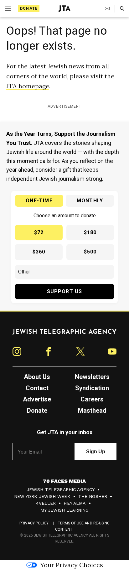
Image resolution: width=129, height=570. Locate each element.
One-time (39, 201)
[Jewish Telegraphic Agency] (64, 334)
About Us (37, 377)
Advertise (37, 399)
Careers (92, 399)
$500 (90, 252)
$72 (39, 232)
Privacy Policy (34, 523)
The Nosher (92, 496)
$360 (39, 252)
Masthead (92, 410)
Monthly (90, 201)
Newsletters (92, 377)
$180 (90, 232)
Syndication (92, 388)
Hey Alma (74, 503)
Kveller (45, 503)
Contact (37, 388)
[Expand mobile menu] (8, 8)
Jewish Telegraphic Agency (61, 489)
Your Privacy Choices (71, 565)
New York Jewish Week (42, 496)
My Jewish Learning (64, 510)
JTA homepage (27, 86)
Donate (29, 8)
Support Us (64, 291)
